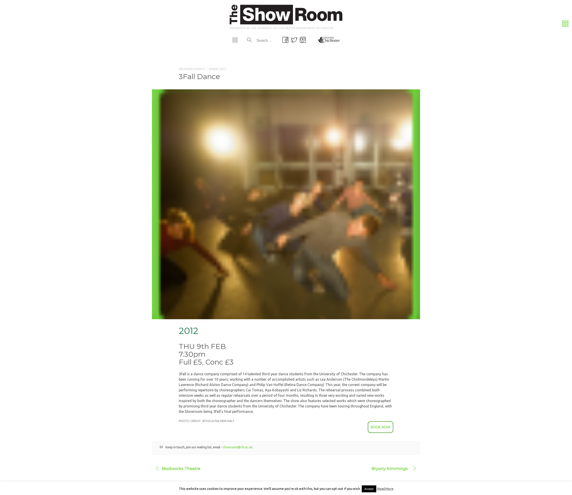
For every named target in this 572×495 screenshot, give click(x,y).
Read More (385, 489)
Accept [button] (369, 488)
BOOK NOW (380, 427)
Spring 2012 (218, 69)
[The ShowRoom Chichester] (285, 14)
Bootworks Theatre (181, 468)
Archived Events (192, 69)
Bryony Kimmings (390, 468)
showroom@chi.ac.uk (237, 447)
